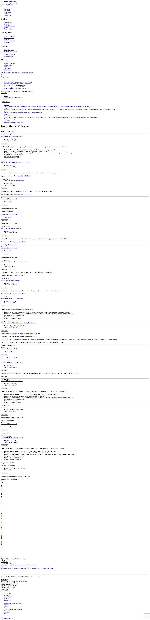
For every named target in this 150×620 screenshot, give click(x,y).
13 (1, 518)
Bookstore (7, 24)
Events (6, 114)
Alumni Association (9, 63)
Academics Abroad (9, 109)
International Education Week (9, 199)
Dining (6, 27)
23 (1, 534)
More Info (10, 4)
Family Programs (9, 50)
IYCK (27, 568)
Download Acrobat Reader (8, 581)
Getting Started (8, 106)
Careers (6, 607)
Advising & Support (41, 106)
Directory (6, 39)
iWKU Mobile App (9, 26)
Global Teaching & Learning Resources (48, 117)
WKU (6, 96)
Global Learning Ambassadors (15, 122)
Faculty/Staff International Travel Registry (88, 117)
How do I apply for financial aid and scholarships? (18, 83)
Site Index (7, 612)
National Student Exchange (10, 373)
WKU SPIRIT (8, 69)
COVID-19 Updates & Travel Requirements (60, 109)
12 (1, 516)
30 (1, 544)
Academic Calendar (9, 36)
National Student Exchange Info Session (12, 362)
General (34, 565)
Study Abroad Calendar (7, 563)
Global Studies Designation (34, 112)
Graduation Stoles (22, 112)
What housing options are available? (14, 87)
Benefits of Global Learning (72, 106)
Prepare (6, 108)
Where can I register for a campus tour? (15, 85)
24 (1, 535)
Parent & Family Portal (10, 51)
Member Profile (8, 56)
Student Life (7, 15)
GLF (10, 565)
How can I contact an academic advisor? (15, 88)
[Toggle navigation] (1, 102)
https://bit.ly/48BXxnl (24, 176)
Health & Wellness (9, 41)
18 (1, 526)
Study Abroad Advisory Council (68, 117)
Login (5, 99)
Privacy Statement (9, 614)
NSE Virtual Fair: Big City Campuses (11, 228)
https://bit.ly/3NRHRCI (24, 194)
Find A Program (16, 106)
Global (2, 566)
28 (1, 541)
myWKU (6, 42)
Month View (16, 559)
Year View (23, 559)
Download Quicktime (22, 581)
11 (1, 515)
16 (1, 523)
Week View (9, 559)
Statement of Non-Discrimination (13, 609)
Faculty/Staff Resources (10, 116)
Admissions (7, 12)
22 (1, 532)
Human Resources (9, 38)
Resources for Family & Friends (56, 106)
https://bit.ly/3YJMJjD (19, 241)
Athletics (6, 13)
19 (1, 527)
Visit (6, 4)
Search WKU (5, 77)
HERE (5, 376)
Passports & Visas (19, 109)
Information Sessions (26, 565)
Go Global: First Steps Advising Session (12, 136)
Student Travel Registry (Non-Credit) (104, 109)
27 (1, 540)
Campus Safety (8, 22)
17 (1, 524)
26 (1, 538)
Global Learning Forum (19, 568)
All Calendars (4, 562)
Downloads (4, 579)
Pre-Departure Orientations (31, 109)
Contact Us (7, 611)
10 (1, 513)
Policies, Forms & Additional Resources (83, 109)
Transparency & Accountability (12, 603)
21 (1, 530)
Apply (2, 4)
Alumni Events (8, 65)
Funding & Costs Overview (28, 106)
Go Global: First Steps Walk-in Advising (12, 298)
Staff (5, 122)
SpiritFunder (7, 68)
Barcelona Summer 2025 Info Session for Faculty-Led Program (18, 323)
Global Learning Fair (86, 106)
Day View (3, 559)
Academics (7, 10)
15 (1, 521)
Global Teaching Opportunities (12, 117)
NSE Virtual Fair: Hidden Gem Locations (12, 180)
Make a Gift (7, 66)
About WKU (7, 9)
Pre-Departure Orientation (8, 465)
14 (1, 519)
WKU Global (6, 102)
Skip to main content (6, 1)
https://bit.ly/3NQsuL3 (19, 275)
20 (1, 529)
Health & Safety (43, 109)
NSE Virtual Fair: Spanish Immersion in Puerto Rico (15, 262)
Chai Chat (3, 407)
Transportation (8, 29)
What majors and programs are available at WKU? (18, 82)
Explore (6, 105)
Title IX (6, 606)
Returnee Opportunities (10, 112)
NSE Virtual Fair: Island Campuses (10, 280)
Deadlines (14, 565)
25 (1, 537)
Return (6, 111)
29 (1, 543)
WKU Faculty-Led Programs (29, 117)
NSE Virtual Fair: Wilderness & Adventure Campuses (15, 162)
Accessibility (7, 604)
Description (4, 143)
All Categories (5, 565)
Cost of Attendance (9, 54)
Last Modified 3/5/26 (7, 618)
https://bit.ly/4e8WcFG (19, 293)
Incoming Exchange (9, 119)
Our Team (7, 120)
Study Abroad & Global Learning (13, 97)
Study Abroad (49, 568)
